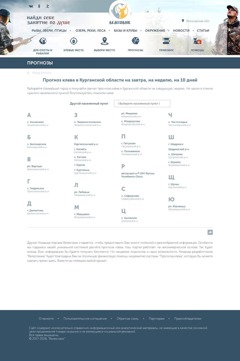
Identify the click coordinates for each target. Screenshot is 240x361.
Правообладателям (187, 318)
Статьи (203, 30)
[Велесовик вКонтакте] (31, 6)
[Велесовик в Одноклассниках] (39, 6)
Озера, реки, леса (91, 30)
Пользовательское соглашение (85, 318)
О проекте (46, 318)
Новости (181, 30)
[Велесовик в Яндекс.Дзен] (47, 6)
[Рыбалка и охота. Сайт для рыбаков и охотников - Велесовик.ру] (120, 12)
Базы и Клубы (125, 30)
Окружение (155, 30)
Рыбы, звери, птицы (49, 30)
